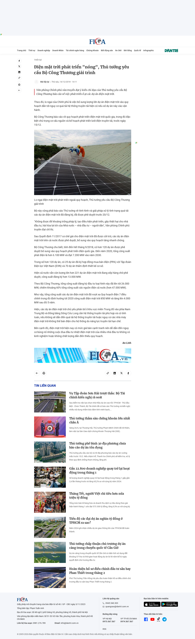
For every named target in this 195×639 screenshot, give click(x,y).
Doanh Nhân (58, 50)
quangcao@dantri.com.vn (117, 606)
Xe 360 (118, 50)
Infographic (148, 50)
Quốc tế (137, 50)
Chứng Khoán (92, 50)
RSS (104, 629)
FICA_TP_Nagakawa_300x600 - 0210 (156, 60)
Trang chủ (21, 50)
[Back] (19, 90)
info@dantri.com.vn (70, 623)
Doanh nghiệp (44, 50)
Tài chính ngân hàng (75, 50)
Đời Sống (128, 50)
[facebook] (19, 60)
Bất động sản (107, 50)
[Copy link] (19, 78)
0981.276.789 (39, 623)
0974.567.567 (126, 621)
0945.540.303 (111, 603)
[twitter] (19, 66)
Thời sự (31, 50)
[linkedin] (19, 72)
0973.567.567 (109, 621)
